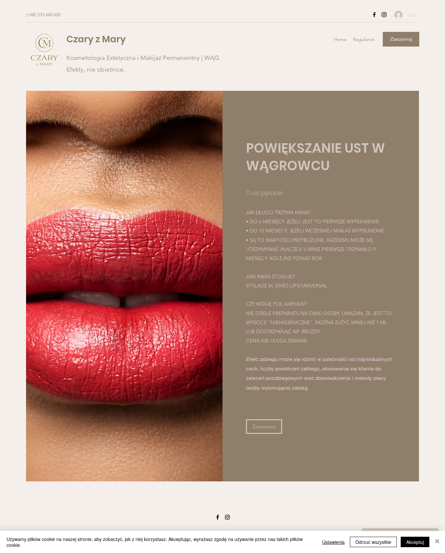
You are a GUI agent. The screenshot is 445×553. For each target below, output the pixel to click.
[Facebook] (374, 14)
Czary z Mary (96, 39)
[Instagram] (384, 14)
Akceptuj (415, 542)
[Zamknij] (437, 542)
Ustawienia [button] (333, 542)
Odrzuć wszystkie (373, 542)
